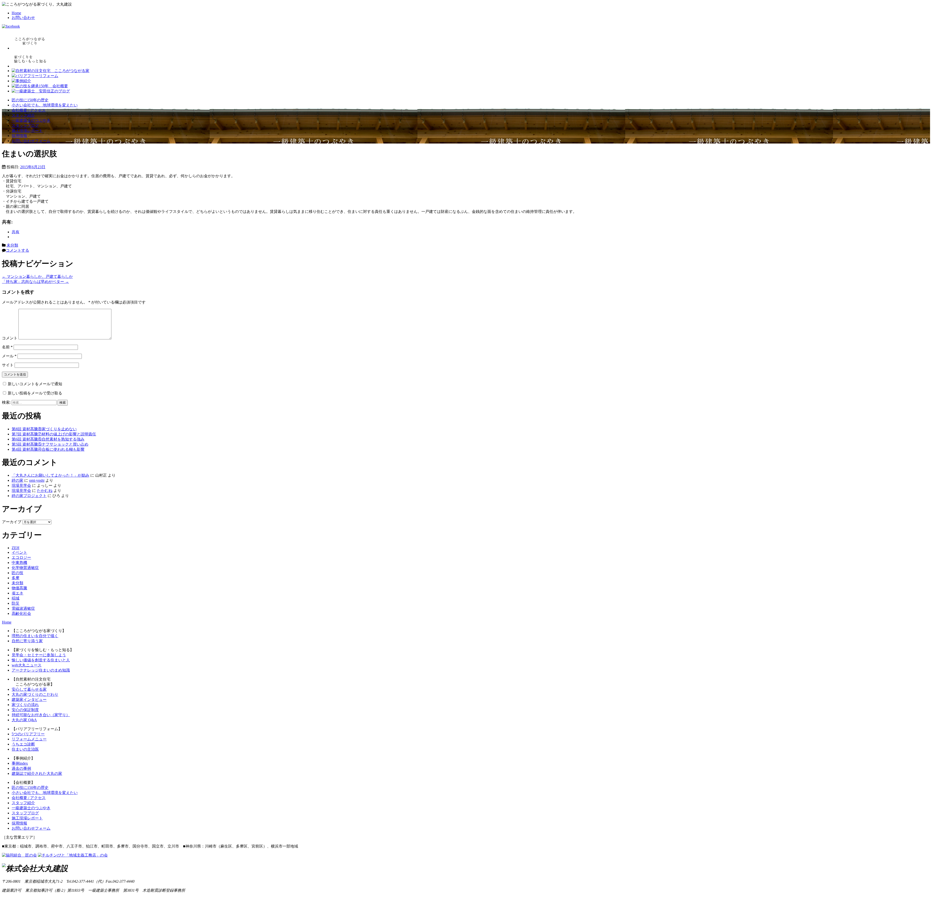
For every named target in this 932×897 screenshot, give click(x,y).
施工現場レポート (27, 130)
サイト (8, 365)
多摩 (15, 578)
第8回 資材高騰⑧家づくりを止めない (44, 429)
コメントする (17, 250)
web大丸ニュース (27, 665)
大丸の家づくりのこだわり (35, 694)
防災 (15, 603)
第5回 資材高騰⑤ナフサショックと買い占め (50, 444)
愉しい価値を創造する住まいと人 (41, 660)
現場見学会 (21, 485)
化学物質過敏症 (25, 568)
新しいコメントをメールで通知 (35, 384)
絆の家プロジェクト (29, 496)
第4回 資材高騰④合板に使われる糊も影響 (48, 449)
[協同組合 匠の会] (19, 855)
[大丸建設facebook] (11, 26)
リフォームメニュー (29, 739)
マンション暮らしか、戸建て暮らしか (37, 276)
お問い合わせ (23, 18)
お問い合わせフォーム (31, 141)
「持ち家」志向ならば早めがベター (35, 282)
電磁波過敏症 (23, 608)
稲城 (15, 598)
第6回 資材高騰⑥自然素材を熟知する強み (48, 439)
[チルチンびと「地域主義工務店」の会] (73, 855)
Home (16, 13)
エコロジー (21, 557)
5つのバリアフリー (28, 734)
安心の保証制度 (25, 710)
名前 (7, 347)
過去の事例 (21, 768)
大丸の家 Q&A (24, 720)
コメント (9, 338)
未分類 (12, 245)
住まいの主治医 (25, 749)
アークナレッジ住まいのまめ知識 (41, 670)
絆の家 (17, 480)
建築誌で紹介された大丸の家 (37, 773)
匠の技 (17, 573)
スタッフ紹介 (23, 115)
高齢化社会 (21, 613)
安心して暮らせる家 (29, 689)
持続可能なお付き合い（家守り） (41, 715)
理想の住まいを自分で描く (35, 636)
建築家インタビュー (29, 699)
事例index (20, 763)
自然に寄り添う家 (27, 641)
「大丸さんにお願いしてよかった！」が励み (50, 475)
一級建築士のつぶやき (31, 120)
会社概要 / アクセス (29, 110)
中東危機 (19, 563)
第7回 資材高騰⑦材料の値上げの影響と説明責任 (54, 434)
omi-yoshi (36, 480)
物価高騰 (19, 588)
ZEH (15, 548)
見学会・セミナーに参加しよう (39, 655)
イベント (19, 552)
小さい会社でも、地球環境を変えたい (45, 105)
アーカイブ (11, 522)
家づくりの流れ (25, 705)
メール (9, 356)
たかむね (44, 491)
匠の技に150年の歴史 (30, 100)
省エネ (17, 593)
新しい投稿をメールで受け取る (35, 393)
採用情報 (19, 136)
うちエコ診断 (23, 744)
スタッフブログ (25, 125)
